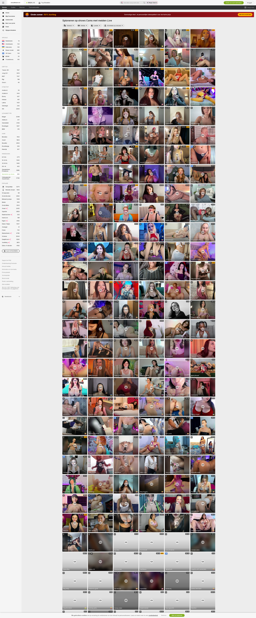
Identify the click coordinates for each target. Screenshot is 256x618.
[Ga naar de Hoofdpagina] (15, 2)
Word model (5, 278)
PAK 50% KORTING (245, 14)
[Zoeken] (144, 2)
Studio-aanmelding (7, 281)
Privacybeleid (6, 272)
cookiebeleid (153, 615)
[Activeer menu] (3, 2)
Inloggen (249, 2)
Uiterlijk (83, 25)
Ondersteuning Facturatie (9, 263)
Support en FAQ (6, 260)
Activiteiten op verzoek (114, 25)
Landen (96, 25)
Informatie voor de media (9, 269)
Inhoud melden (6, 266)
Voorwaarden (6, 275)
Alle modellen (6, 284)
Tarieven (69, 25)
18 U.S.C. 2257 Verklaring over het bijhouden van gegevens (10, 288)
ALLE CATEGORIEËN (12, 251)
